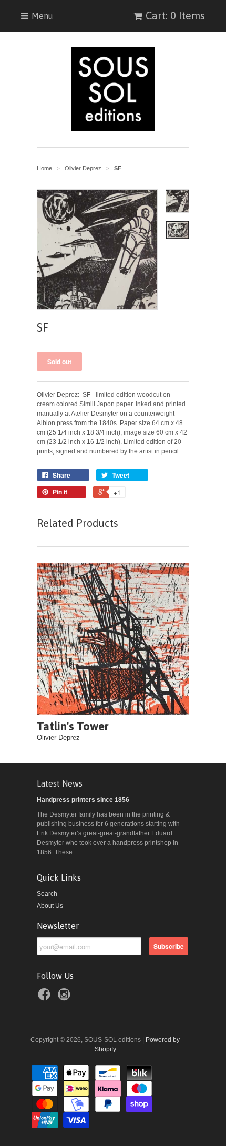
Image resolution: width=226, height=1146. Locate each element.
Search (47, 893)
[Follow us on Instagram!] (66, 997)
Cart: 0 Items (175, 15)
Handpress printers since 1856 (83, 799)
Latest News (60, 783)
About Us (50, 906)
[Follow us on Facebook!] (46, 997)
